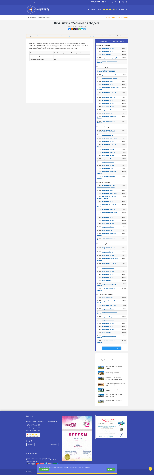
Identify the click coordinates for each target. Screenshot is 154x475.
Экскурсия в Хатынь (108, 54)
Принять (110, 469)
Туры (99, 9)
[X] (74, 29)
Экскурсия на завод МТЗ (109, 97)
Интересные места (110, 9)
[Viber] (77, 29)
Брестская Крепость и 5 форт (110, 75)
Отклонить (44, 469)
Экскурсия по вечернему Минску (111, 57)
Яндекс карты (53, 444)
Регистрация (34, 1)
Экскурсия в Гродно (107, 81)
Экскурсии (91, 9)
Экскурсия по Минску (108, 48)
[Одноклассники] (72, 29)
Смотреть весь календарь (111, 348)
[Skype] (82, 29)
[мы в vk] (123, 2)
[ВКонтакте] (69, 29)
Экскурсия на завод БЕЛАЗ (109, 78)
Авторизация (43, 1)
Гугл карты (30, 444)
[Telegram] (84, 29)
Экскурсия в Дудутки (108, 149)
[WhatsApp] (79, 29)
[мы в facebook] (126, 2)
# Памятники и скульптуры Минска (117, 17)
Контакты (123, 9)
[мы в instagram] (119, 2)
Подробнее (87, 467)
